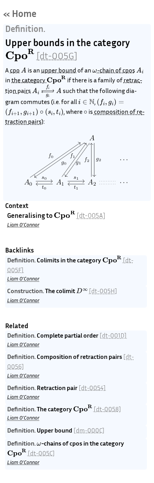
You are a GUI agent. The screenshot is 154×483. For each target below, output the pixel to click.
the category (29, 80)
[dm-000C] (89, 430)
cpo (15, 70)
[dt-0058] (107, 409)
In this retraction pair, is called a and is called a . (75, 392)
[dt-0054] (92, 388)
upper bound (58, 70)
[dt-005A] (91, 215)
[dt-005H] (103, 291)
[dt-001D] (113, 335)
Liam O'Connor (23, 224)
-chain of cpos (116, 70)
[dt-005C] (41, 453)
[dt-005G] (56, 55)
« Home (20, 13)
